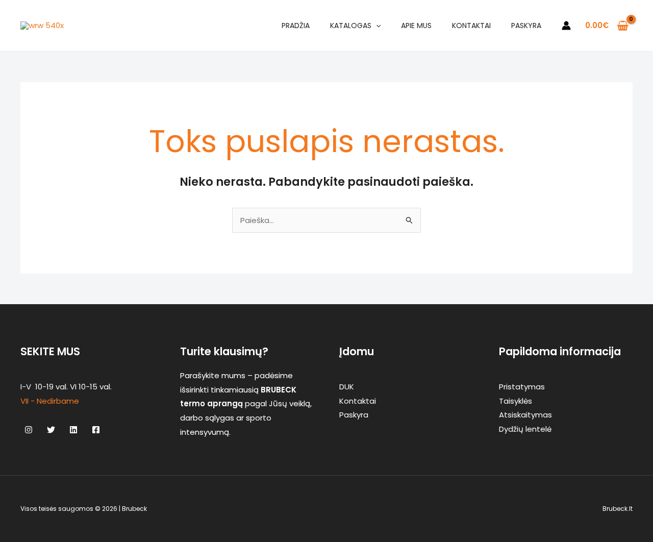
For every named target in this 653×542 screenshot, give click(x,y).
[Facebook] (96, 430)
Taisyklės (515, 401)
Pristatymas (522, 386)
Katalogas (350, 25)
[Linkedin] (73, 430)
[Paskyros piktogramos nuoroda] (566, 25)
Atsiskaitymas (525, 414)
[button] (376, 25)
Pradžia (296, 25)
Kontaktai (471, 25)
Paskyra (526, 25)
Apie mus (416, 25)
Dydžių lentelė (525, 429)
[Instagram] (28, 430)
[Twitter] (51, 430)
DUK (346, 386)
